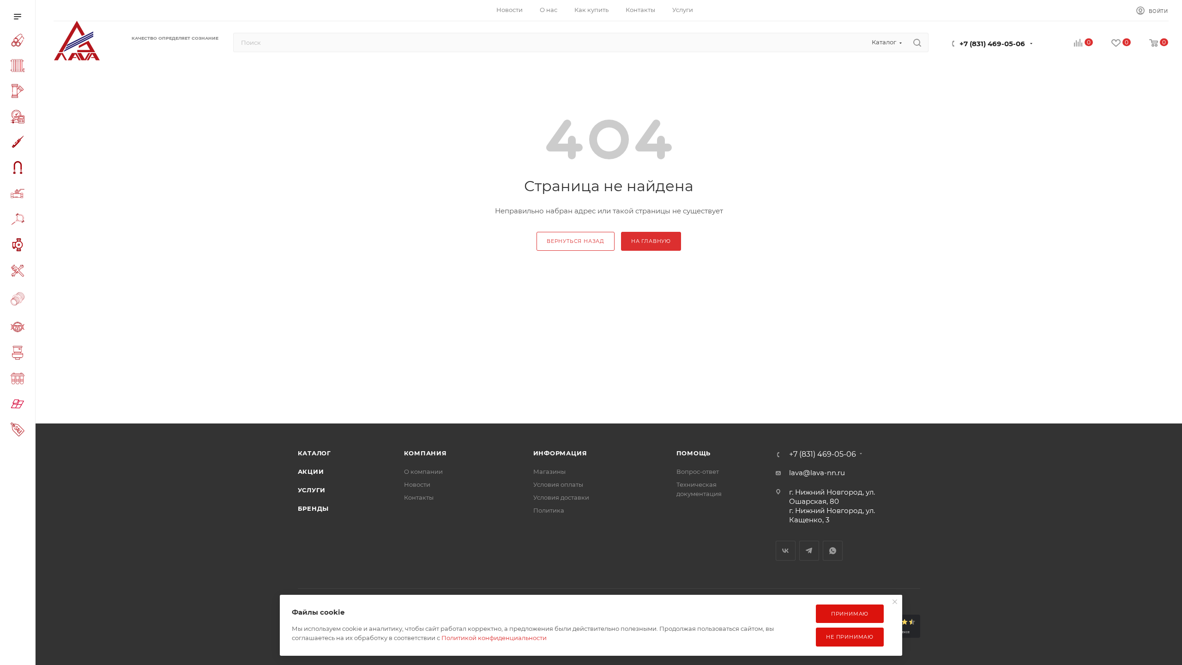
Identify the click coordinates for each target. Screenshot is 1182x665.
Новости (417, 484)
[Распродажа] (19, 430)
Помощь (693, 453)
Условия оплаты (558, 484)
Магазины (549, 471)
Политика (548, 510)
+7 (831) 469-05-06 (992, 43)
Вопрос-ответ (697, 471)
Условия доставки (561, 497)
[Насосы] (19, 246)
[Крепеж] (19, 220)
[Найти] (917, 42)
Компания (425, 453)
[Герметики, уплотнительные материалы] (19, 143)
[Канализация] (19, 92)
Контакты (419, 497)
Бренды (313, 508)
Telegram (809, 551)
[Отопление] (19, 66)
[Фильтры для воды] (19, 380)
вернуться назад (575, 241)
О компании (423, 471)
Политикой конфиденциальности (494, 637)
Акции (311, 471)
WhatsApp (833, 551)
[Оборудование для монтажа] (19, 272)
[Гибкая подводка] (19, 168)
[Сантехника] (19, 354)
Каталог (315, 453)
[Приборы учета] (19, 328)
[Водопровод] (19, 41)
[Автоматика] (19, 118)
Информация (560, 453)
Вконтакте (786, 551)
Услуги (312, 490)
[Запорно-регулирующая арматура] (19, 195)
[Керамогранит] (19, 405)
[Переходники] (19, 300)
